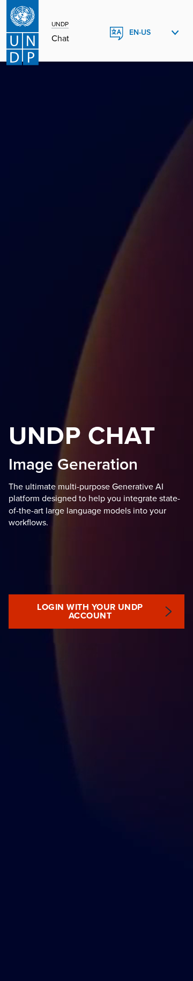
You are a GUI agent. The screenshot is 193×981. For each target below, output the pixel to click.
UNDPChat (82, 435)
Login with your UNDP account (90, 611)
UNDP (60, 24)
